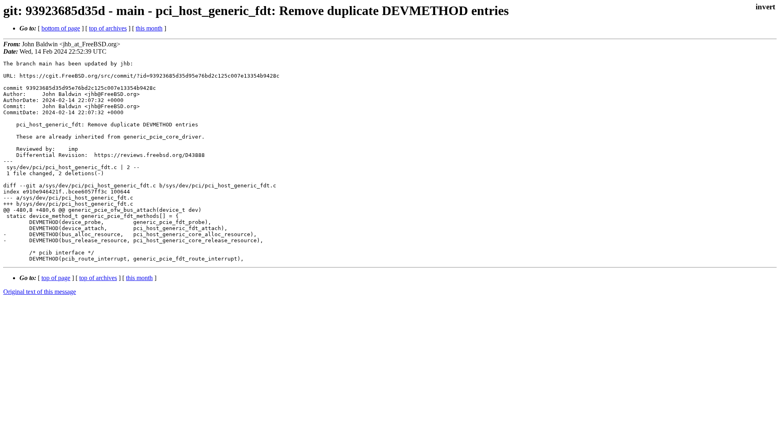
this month (149, 28)
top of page (55, 277)
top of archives (108, 28)
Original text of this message (39, 291)
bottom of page (60, 28)
